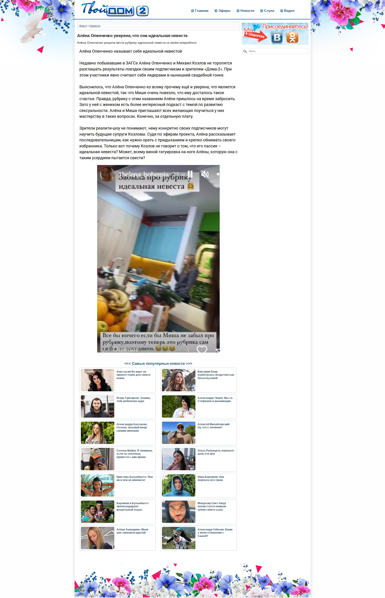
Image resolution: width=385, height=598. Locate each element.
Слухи (269, 10)
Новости (247, 10)
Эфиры (224, 10)
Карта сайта (87, 595)
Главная (202, 10)
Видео (289, 10)
